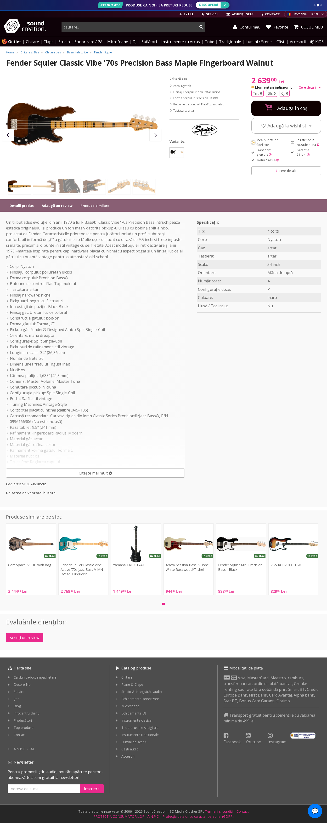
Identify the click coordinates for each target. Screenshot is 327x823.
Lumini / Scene (259, 41)
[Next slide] (155, 135)
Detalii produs (22, 205)
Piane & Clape (132, 684)
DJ (135, 41)
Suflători (149, 41)
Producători (23, 720)
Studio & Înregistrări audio (141, 691)
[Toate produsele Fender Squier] (204, 130)
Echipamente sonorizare (140, 699)
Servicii (19, 691)
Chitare (32, 41)
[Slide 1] (315, 5)
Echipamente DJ (133, 713)
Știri (16, 699)
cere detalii (287, 170)
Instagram (277, 741)
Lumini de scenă (134, 742)
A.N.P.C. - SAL (24, 749)
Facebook (232, 741)
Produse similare (94, 205)
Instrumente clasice (136, 720)
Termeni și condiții (219, 811)
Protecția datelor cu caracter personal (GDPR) (198, 816)
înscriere (92, 788)
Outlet (14, 41)
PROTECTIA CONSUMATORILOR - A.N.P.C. (126, 816)
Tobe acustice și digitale (139, 727)
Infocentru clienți (26, 713)
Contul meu (249, 27)
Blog (17, 706)
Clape (49, 41)
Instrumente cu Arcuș (180, 41)
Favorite (280, 27)
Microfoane (117, 41)
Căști (280, 41)
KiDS (319, 41)
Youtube (253, 741)
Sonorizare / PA (88, 41)
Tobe (209, 41)
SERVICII (211, 14)
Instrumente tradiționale (140, 734)
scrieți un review (24, 637)
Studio (64, 41)
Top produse (24, 727)
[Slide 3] (321, 5)
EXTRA (188, 14)
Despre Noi (22, 684)
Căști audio (130, 749)
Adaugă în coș (291, 108)
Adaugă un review (57, 205)
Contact (20, 734)
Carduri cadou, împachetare (35, 677)
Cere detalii (308, 87)
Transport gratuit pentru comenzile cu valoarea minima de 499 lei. (269, 718)
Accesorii (298, 41)
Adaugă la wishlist (287, 125)
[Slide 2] (318, 5)
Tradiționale (230, 41)
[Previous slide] (8, 135)
